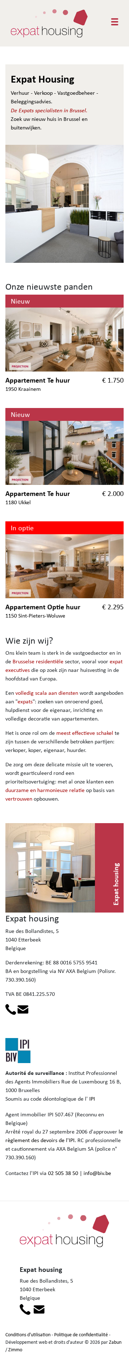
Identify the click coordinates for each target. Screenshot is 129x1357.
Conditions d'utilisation (28, 1334)
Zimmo (15, 1349)
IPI (92, 1098)
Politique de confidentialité (81, 1334)
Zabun (115, 1342)
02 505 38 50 (63, 1173)
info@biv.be (97, 1173)
